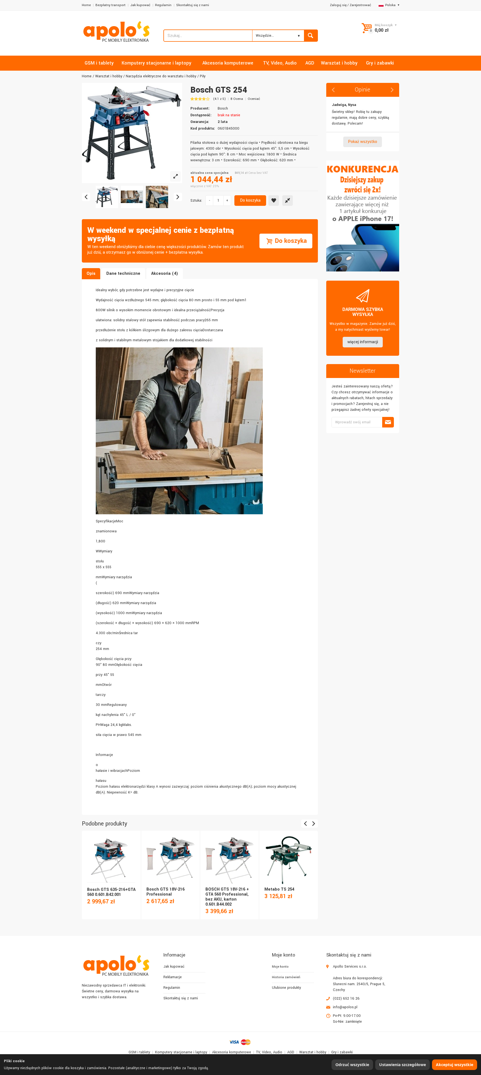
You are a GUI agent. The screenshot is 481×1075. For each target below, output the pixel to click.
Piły (202, 76)
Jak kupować (140, 5)
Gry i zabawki (342, 1052)
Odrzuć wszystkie (352, 1064)
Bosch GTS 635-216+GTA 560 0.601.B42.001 (111, 892)
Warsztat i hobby (108, 76)
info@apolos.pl (345, 1007)
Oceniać (254, 99)
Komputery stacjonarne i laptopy (181, 1052)
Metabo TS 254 (279, 889)
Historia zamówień (286, 977)
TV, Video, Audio (269, 1052)
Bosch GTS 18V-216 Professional (165, 891)
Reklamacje (172, 977)
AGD (290, 1052)
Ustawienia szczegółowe (402, 1064)
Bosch (223, 108)
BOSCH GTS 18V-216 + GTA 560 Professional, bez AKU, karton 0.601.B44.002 (227, 896)
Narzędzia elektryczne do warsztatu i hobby (161, 76)
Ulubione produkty (286, 987)
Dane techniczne (123, 273)
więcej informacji (362, 342)
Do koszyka (250, 200)
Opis (91, 273)
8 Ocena (236, 99)
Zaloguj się (338, 5)
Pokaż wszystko (362, 142)
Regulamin (163, 5)
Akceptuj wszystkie (454, 1064)
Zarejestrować (360, 5)
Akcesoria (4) (164, 273)
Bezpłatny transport (110, 5)
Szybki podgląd (111, 854)
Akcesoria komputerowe (231, 1052)
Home (86, 5)
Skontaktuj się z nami (192, 5)
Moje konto (280, 966)
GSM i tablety (139, 1052)
